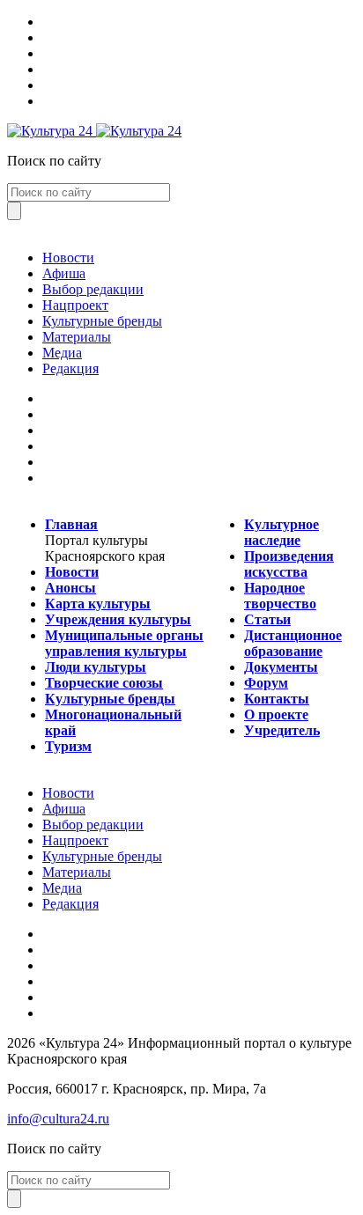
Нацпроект (75, 305)
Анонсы (70, 587)
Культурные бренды (102, 320)
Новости (68, 257)
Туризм (68, 746)
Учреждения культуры (118, 619)
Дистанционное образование (293, 643)
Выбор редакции (93, 289)
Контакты (276, 698)
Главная (71, 524)
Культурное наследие (281, 532)
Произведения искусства (289, 564)
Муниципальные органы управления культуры (124, 643)
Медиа (62, 352)
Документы (281, 666)
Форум (266, 682)
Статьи (267, 619)
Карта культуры (98, 603)
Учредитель (282, 730)
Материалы (76, 336)
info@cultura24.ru (58, 1118)
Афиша (63, 273)
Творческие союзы (104, 682)
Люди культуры (95, 666)
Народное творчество (280, 595)
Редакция (70, 368)
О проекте (276, 714)
